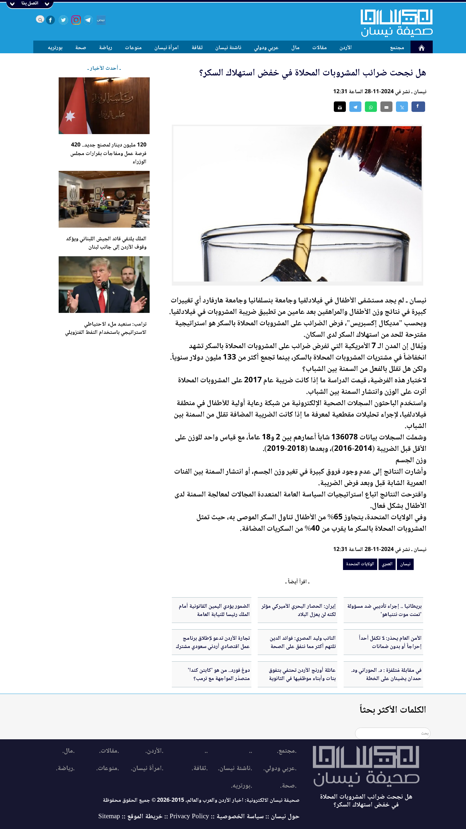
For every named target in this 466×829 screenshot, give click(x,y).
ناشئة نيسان (228, 48)
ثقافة (197, 48)
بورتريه (55, 48)
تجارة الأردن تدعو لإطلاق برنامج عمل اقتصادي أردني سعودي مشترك (213, 642)
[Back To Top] (454, 812)
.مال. (68, 751)
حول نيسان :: (282, 816)
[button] (371, 106)
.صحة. (288, 786)
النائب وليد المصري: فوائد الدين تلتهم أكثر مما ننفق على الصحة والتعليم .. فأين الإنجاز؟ (303, 647)
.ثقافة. (199, 768)
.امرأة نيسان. (147, 768)
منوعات (133, 48)
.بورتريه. (241, 786)
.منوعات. (107, 768)
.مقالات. (109, 751)
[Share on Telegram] (355, 106)
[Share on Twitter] (402, 106)
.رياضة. (65, 768)
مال (295, 48)
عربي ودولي (266, 48)
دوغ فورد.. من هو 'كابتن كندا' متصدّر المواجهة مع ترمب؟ (219, 674)
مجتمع (397, 48)
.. (250, 751)
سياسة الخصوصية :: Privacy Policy (217, 816)
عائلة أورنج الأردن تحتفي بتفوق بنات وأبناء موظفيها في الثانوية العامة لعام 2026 (302, 679)
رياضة (105, 48)
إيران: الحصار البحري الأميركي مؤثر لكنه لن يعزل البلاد (299, 610)
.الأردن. (154, 751)
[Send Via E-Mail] (386, 106)
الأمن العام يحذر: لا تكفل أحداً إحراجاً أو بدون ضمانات (390, 642)
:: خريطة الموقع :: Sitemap (133, 816)
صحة (80, 48)
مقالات (319, 48)
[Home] (393, 23)
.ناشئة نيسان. (235, 768)
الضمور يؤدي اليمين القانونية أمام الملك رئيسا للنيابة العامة (214, 610)
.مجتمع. (286, 751)
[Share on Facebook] (418, 106)
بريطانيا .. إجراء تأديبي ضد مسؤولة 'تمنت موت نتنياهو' (384, 610)
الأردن (346, 48)
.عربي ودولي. (279, 768)
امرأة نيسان (166, 48)
